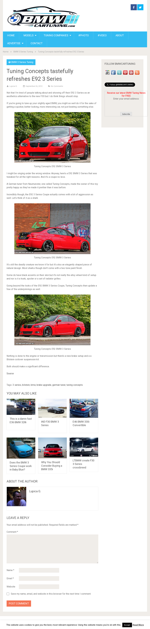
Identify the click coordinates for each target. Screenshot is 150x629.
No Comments (57, 86)
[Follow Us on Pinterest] (125, 74)
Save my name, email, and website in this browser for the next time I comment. (51, 594)
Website (11, 586)
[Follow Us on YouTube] (131, 74)
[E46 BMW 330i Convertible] (84, 408)
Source (10, 373)
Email (10, 578)
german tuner (58, 385)
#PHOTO (83, 35)
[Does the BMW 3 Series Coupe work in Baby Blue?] (21, 448)
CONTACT (36, 43)
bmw (33, 385)
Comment (12, 531)
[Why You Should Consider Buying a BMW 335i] (52, 448)
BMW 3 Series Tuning (23, 52)
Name (10, 570)
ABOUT (120, 35)
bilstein (26, 385)
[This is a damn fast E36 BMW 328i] (21, 407)
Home (5, 52)
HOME (11, 35)
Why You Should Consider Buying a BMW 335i (51, 466)
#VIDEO (102, 35)
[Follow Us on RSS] (137, 74)
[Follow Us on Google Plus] (107, 74)
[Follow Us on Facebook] (113, 74)
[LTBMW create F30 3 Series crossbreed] (84, 447)
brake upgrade (44, 385)
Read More (138, 625)
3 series (17, 385)
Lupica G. (13, 86)
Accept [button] (127, 625)
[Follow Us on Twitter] (119, 74)
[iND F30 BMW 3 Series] (52, 408)
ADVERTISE (14, 43)
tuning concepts (75, 385)
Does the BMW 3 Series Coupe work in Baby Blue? (21, 466)
